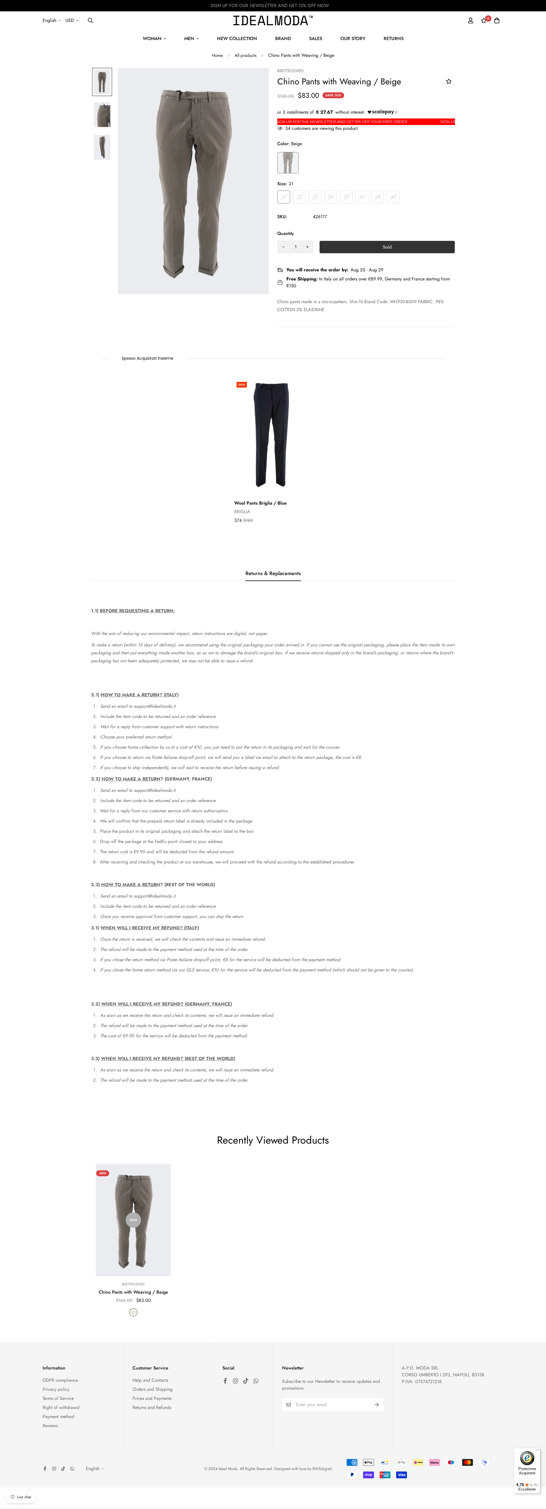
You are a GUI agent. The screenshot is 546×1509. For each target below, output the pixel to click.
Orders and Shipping (153, 1389)
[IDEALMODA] (273, 20)
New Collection (237, 38)
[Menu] (536, 1451)
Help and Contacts (150, 1380)
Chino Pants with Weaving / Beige (133, 1292)
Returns (394, 38)
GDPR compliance (60, 1380)
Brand (283, 38)
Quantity (285, 233)
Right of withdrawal (61, 1407)
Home (217, 55)
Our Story (352, 38)
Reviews (50, 1425)
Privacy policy (56, 1389)
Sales (315, 38)
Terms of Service (58, 1398)
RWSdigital (322, 1468)
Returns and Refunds (152, 1407)
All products (246, 55)
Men (189, 38)
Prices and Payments (152, 1398)
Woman (152, 38)
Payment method (58, 1416)
